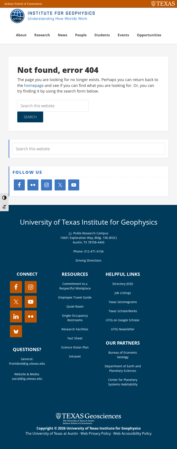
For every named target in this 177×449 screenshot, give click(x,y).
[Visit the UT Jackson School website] (88, 423)
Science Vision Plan (75, 347)
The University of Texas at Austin (51, 433)
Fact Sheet (75, 338)
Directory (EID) (122, 284)
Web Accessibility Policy (132, 433)
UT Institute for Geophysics (54, 16)
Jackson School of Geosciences (23, 3)
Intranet (75, 356)
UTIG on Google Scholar (123, 320)
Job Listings (123, 293)
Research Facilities (75, 329)
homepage (34, 85)
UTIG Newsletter (122, 329)
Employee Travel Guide (75, 297)
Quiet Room (75, 306)
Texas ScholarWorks (123, 311)
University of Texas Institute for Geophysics (88, 222)
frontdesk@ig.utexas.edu (27, 363)
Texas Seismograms (123, 302)
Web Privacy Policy (96, 433)
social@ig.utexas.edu (27, 379)
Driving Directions (88, 260)
